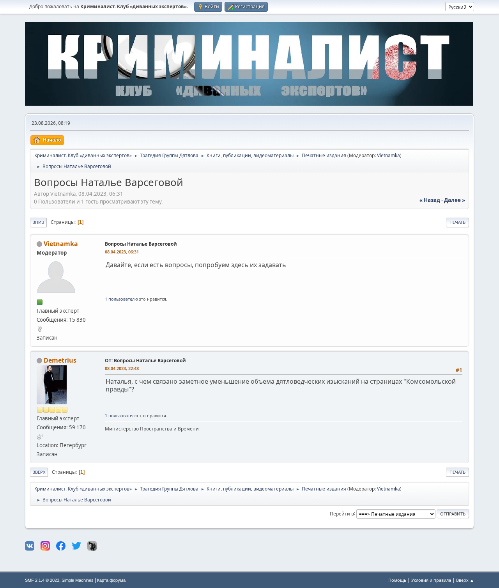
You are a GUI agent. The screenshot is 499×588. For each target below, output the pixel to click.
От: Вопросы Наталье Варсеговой (145, 360)
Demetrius (60, 360)
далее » (454, 200)
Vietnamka (388, 155)
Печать (457, 222)
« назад (429, 200)
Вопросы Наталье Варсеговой (141, 244)
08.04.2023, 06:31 (122, 252)
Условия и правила (431, 580)
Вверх (39, 472)
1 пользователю (121, 299)
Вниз (38, 222)
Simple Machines (78, 580)
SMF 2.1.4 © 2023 (42, 580)
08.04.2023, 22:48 (122, 368)
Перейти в (342, 513)
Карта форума (111, 580)
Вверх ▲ (465, 580)
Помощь (397, 580)
